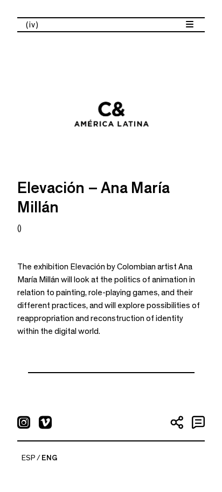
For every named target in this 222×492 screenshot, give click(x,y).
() (19, 228)
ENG (49, 458)
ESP (29, 458)
